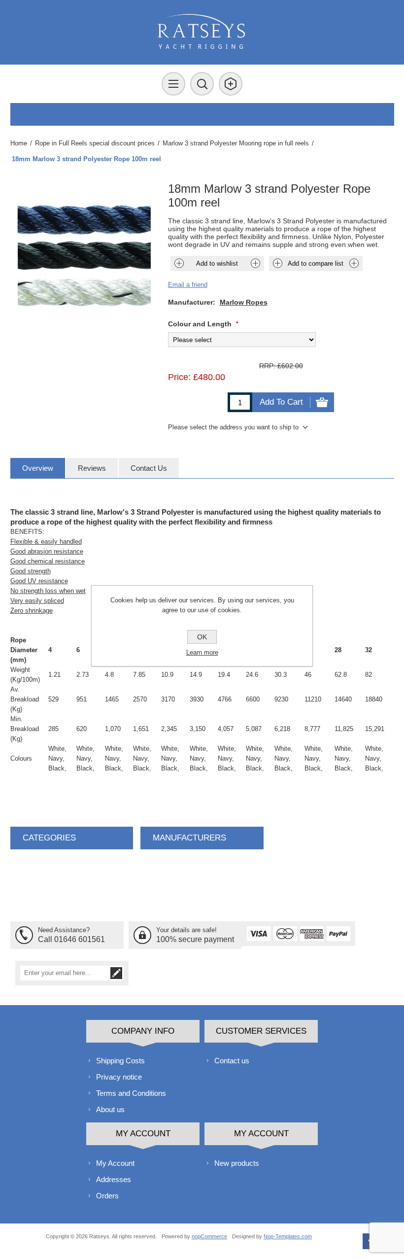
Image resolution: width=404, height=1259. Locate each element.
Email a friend (187, 284)
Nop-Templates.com (288, 1236)
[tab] (37, 468)
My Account (115, 1163)
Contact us (231, 1060)
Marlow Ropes (244, 302)
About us (110, 1109)
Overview (37, 468)
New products (236, 1163)
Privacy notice (119, 1077)
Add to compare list (315, 263)
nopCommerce (209, 1236)
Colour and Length (201, 324)
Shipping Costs (120, 1060)
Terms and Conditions (131, 1093)
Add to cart (281, 402)
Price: (179, 377)
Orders (107, 1195)
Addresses (113, 1179)
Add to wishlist (217, 263)
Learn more (202, 652)
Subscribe (116, 973)
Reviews (92, 468)
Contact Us (149, 468)
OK (202, 637)
